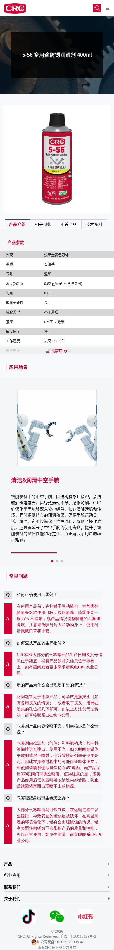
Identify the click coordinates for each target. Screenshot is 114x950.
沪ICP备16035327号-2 (78, 936)
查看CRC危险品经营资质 (57, 947)
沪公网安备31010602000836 (60, 942)
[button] (52, 561)
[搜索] (97, 8)
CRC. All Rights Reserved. (38, 936)
